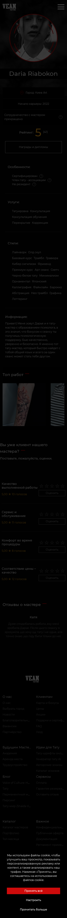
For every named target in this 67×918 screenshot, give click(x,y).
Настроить (33, 900)
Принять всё (33, 890)
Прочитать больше (33, 909)
